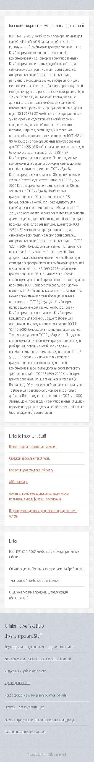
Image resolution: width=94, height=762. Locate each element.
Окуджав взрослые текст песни (29, 458)
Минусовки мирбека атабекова (25, 671)
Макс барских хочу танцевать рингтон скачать (35, 695)
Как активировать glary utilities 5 (31, 470)
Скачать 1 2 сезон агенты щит (24, 707)
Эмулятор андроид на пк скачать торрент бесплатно (39, 647)
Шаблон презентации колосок (25, 731)
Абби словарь (18, 482)
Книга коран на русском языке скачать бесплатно (38, 659)
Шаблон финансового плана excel (32, 447)
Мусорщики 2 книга (17, 683)
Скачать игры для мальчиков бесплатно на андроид (39, 720)
